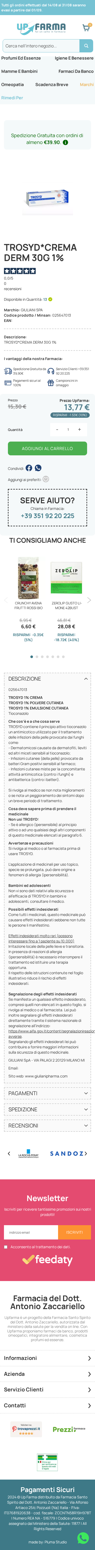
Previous (6, 600)
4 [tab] (47, 656)
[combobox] (47, 45)
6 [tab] (58, 656)
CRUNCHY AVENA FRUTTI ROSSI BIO (28, 605)
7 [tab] (63, 656)
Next (89, 600)
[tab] (47, 678)
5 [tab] (52, 656)
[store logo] (41, 28)
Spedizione (22, 1109)
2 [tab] (37, 656)
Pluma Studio (56, 1541)
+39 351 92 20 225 (47, 515)
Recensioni (23, 1125)
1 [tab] (31, 656)
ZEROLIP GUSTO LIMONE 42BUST (67, 605)
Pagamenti (22, 1093)
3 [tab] (42, 656)
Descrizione (24, 678)
